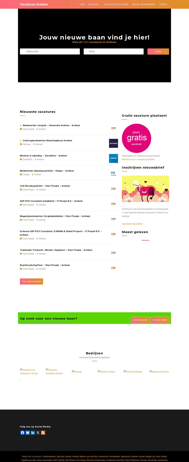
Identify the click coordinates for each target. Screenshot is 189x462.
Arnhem (134, 456)
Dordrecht (111, 460)
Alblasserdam (49, 456)
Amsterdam (115, 456)
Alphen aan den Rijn (88, 456)
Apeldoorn (125, 456)
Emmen (143, 460)
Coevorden (47, 460)
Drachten (120, 460)
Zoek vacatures (140, 320)
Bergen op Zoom (153, 456)
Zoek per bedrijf (160, 320)
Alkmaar (60, 456)
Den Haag (80, 460)
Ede (127, 460)
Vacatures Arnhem (34, 4)
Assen (142, 456)
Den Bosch (70, 460)
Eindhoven (134, 460)
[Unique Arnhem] (160, 372)
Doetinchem (100, 460)
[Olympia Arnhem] (83, 372)
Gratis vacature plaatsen (116, 4)
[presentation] (20, 380)
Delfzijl (61, 460)
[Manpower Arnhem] (136, 372)
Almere (75, 456)
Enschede (152, 460)
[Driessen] (53, 372)
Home (82, 4)
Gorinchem (163, 460)
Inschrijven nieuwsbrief (143, 4)
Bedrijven (93, 4)
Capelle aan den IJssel (31, 460)
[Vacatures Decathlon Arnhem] (32, 371)
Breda (164, 456)
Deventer (90, 460)
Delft (55, 460)
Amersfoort (103, 456)
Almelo (68, 456)
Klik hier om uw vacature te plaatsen (138, 159)
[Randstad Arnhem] (109, 372)
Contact (163, 4)
